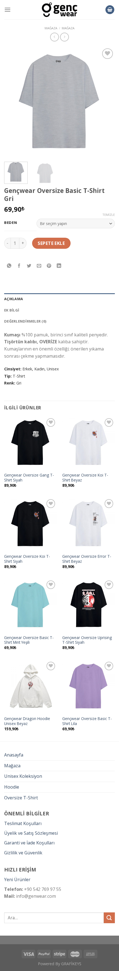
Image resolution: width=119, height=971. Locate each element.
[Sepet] (109, 9)
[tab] (59, 298)
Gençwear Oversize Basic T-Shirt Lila (87, 721)
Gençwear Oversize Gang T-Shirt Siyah (29, 477)
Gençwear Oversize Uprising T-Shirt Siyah (87, 640)
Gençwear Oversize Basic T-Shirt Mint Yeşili (29, 640)
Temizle (108, 215)
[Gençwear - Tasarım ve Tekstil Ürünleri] (59, 10)
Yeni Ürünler (17, 879)
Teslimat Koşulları (23, 823)
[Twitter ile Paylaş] (29, 265)
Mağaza (68, 28)
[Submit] (109, 917)
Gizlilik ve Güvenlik (23, 853)
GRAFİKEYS (71, 963)
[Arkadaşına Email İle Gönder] (39, 265)
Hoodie (11, 787)
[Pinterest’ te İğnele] (49, 265)
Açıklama (13, 298)
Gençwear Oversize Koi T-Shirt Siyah (27, 559)
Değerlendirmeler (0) (25, 321)
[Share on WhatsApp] (9, 265)
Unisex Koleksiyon (23, 776)
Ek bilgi (11, 310)
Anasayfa (13, 755)
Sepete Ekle (51, 243)
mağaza (51, 28)
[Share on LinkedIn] (59, 265)
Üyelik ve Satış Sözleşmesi (31, 833)
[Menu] (7, 9)
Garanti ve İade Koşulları (29, 843)
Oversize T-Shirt (21, 798)
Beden (10, 223)
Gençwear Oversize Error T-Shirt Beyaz (86, 559)
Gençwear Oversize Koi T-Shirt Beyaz (85, 477)
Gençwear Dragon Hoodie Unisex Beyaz (27, 721)
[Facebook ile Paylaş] (19, 265)
